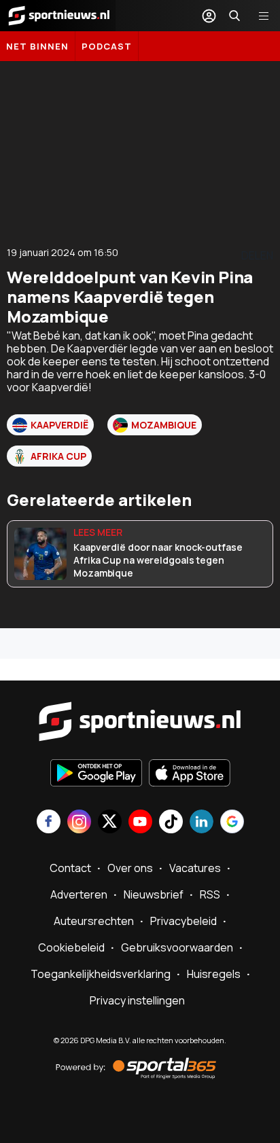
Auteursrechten (94, 920)
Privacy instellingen (137, 1000)
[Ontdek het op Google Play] (96, 774)
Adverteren (78, 894)
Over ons (130, 867)
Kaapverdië (59, 424)
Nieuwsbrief (153, 894)
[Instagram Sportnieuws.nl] (79, 823)
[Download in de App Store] (189, 774)
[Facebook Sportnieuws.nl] (48, 823)
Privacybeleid (183, 920)
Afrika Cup (58, 456)
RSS (210, 894)
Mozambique (163, 424)
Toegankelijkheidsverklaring (101, 973)
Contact (70, 867)
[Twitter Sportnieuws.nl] (110, 823)
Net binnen (37, 46)
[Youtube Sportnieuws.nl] (140, 823)
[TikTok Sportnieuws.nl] (171, 823)
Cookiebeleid (71, 947)
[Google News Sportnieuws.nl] (232, 823)
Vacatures (195, 867)
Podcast (107, 46)
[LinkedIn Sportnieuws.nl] (201, 823)
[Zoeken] (234, 15)
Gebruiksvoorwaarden (177, 947)
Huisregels (214, 973)
